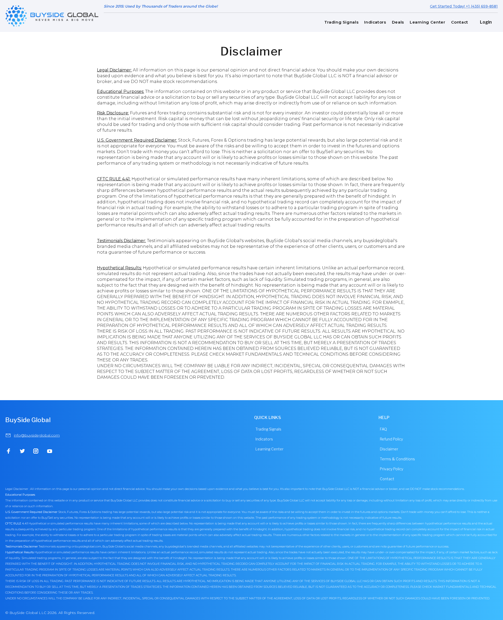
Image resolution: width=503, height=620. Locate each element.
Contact (387, 479)
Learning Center (269, 449)
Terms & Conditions (397, 459)
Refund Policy (391, 439)
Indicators (264, 439)
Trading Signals (268, 429)
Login (486, 22)
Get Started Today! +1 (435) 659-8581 (464, 6)
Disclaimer (389, 449)
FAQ (383, 429)
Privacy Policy (391, 469)
